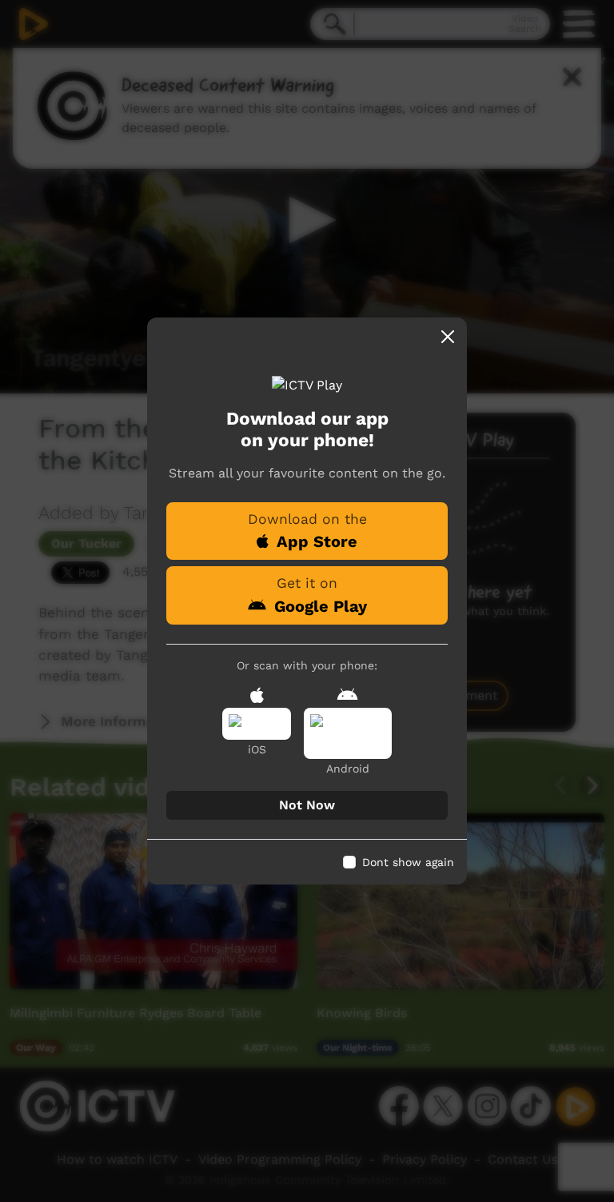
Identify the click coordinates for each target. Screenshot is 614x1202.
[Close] (447, 336)
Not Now (307, 805)
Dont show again (408, 862)
